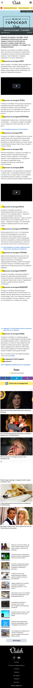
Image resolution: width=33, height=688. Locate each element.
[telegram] (16, 378)
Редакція (16, 679)
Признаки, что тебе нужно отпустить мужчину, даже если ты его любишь (17, 329)
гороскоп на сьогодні (17, 373)
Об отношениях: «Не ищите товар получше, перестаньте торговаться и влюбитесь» (16, 248)
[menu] (31, 3)
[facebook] (5, 378)
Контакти (16, 682)
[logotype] (16, 2)
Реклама (16, 669)
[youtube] (19, 657)
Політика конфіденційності (16, 665)
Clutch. (12, 356)
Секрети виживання (24, 8)
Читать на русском (26, 11)
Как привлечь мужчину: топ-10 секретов (15, 129)
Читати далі (16, 640)
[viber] (27, 378)
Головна (16, 662)
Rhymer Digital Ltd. (16, 685)
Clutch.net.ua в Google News (18, 383)
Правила (16, 672)
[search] (2, 3)
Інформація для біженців (10, 8)
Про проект (16, 675)
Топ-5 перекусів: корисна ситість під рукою (15, 365)
